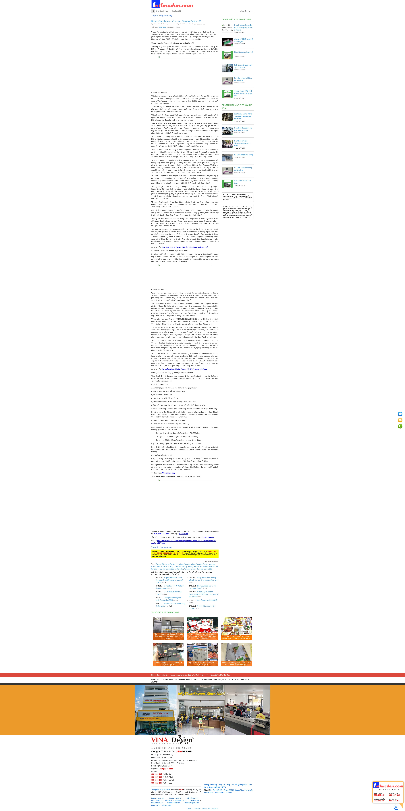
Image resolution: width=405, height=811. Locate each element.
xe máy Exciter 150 (195, 566)
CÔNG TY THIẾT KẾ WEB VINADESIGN (202, 809)
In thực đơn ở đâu (176, 11)
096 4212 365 (211, 551)
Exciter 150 (183, 534)
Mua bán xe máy (168, 473)
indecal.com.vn (180, 800)
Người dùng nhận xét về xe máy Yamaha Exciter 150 (176, 21)
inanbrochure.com (173, 803)
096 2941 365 (156, 780)
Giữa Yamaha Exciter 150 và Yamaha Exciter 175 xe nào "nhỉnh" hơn (243, 116)
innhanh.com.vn (175, 798)
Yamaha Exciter (190, 569)
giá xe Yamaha (184, 564)
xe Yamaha (179, 569)
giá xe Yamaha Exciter (199, 564)
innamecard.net (157, 803)
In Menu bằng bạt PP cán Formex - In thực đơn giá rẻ (168, 664)
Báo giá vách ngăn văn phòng (243, 155)
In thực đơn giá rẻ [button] (246, 11)
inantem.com (194, 800)
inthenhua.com (192, 798)
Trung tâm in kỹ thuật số (160, 790)
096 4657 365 (178, 553)
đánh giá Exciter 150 (204, 569)
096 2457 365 (157, 553)
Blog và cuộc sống (162, 11)
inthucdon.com (156, 800)
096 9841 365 (168, 553)
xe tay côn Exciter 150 (166, 569)
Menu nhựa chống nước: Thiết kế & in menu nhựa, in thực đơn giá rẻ (236, 664)
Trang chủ (154, 15)
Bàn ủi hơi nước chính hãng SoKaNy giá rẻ (243, 79)
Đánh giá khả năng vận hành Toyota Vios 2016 (243, 66)
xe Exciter (177, 566)
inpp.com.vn (155, 805)
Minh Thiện (163, 27)
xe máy (184, 566)
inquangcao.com (157, 798)
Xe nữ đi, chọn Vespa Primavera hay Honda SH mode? (242, 143)
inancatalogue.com (191, 803)
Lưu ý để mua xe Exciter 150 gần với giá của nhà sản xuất (185, 247)
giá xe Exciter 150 (171, 564)
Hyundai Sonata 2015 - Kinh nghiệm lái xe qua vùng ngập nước (243, 93)
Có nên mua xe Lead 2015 (207, 600)
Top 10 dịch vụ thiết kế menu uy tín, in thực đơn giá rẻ (202, 664)
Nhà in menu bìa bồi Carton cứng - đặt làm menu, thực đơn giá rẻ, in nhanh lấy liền (168, 636)
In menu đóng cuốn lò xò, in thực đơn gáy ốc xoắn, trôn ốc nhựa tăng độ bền (236, 637)
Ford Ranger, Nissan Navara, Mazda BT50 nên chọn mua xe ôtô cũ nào (203, 594)
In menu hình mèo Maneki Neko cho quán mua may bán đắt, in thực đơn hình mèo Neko (202, 636)
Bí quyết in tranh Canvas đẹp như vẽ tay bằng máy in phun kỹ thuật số (169, 580)
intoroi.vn (168, 800)
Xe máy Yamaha (207, 537)
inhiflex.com (166, 805)
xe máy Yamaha (209, 566)
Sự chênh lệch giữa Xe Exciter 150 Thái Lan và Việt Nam (184, 369)
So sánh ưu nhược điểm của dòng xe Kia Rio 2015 (243, 129)
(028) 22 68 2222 (166, 769)
